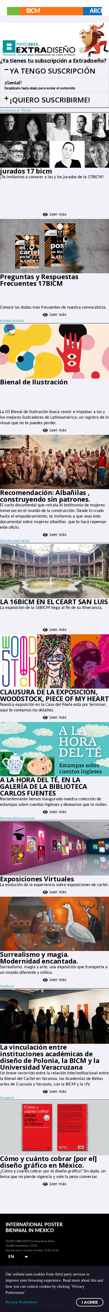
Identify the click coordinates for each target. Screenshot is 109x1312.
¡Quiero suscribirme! (50, 100)
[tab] (54, 71)
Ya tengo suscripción (53, 71)
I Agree (90, 1302)
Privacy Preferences (21, 1302)
